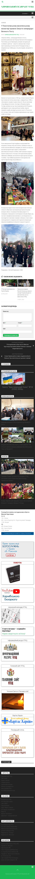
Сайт (4, 328)
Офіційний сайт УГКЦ (6, 776)
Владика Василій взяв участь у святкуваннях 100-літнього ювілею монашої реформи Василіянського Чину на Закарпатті (16, 447)
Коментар (5, 311)
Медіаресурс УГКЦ (6, 799)
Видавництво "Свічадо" (7, 832)
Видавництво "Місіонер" (7, 834)
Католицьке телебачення (8, 809)
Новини (3, 22)
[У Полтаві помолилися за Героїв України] (9, 283)
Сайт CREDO (4, 803)
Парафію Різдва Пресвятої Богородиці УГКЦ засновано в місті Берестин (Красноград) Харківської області (14, 478)
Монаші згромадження (7, 786)
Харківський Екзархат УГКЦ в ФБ (10, 843)
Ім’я (4, 323)
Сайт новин (4, 778)
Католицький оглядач (7, 801)
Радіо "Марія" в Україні (7, 807)
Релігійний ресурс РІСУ (7, 824)
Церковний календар (6, 784)
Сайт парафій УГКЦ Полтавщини (9, 858)
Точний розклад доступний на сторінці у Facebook (17, 533)
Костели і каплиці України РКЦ (9, 826)
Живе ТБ (3, 811)
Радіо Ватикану (5, 805)
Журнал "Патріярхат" (6, 813)
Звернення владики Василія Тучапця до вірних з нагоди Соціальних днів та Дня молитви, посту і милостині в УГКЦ (25, 292)
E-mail (20, 323)
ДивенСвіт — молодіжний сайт (9, 815)
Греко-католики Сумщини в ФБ (9, 860)
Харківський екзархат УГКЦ (12, 34)
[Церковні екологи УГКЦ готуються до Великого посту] (17, 409)
